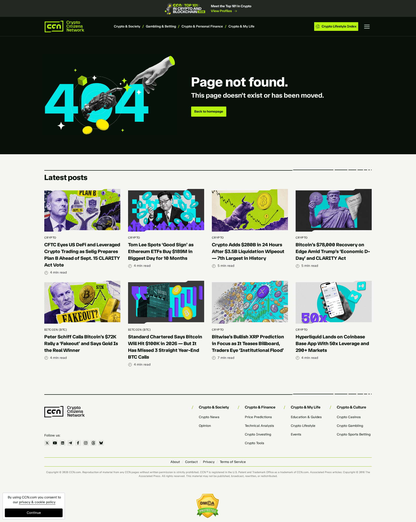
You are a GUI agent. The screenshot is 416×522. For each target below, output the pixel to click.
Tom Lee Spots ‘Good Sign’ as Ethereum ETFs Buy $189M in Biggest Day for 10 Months (161, 251)
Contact (191, 462)
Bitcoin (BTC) (55, 329)
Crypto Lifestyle (303, 426)
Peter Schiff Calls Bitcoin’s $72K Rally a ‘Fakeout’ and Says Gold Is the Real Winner (81, 343)
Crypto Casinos (349, 417)
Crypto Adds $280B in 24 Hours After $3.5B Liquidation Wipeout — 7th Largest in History (248, 251)
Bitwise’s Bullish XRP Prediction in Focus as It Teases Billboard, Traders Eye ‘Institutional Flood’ (248, 343)
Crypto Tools (254, 443)
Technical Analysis (259, 426)
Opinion (205, 426)
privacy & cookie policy (37, 502)
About (175, 462)
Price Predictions (258, 417)
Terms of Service (233, 462)
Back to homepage (208, 111)
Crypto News (209, 417)
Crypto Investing (258, 434)
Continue (34, 513)
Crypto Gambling (350, 426)
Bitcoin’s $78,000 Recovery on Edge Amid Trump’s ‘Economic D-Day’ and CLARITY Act (333, 251)
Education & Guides (306, 417)
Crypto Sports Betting (353, 434)
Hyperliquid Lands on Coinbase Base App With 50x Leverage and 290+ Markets (332, 343)
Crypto (50, 237)
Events (296, 434)
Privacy (208, 462)
